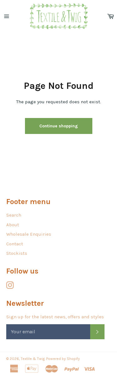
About (12, 225)
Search (13, 215)
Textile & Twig (33, 358)
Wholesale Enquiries (28, 234)
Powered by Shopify (63, 358)
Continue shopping (58, 126)
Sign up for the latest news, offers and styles (55, 317)
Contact (14, 244)
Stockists (16, 253)
